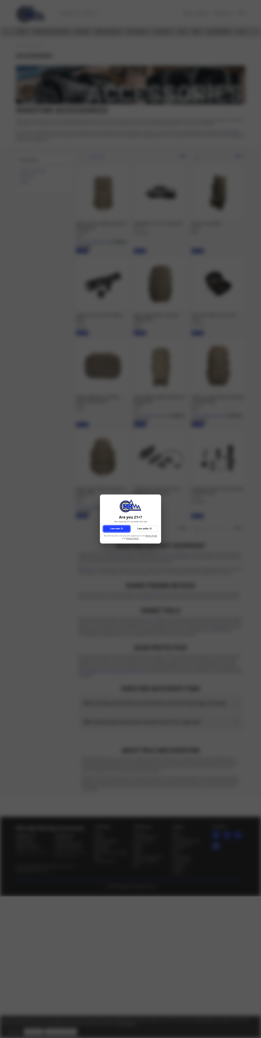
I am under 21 (144, 528)
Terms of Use (151, 536)
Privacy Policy (132, 538)
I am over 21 (116, 528)
